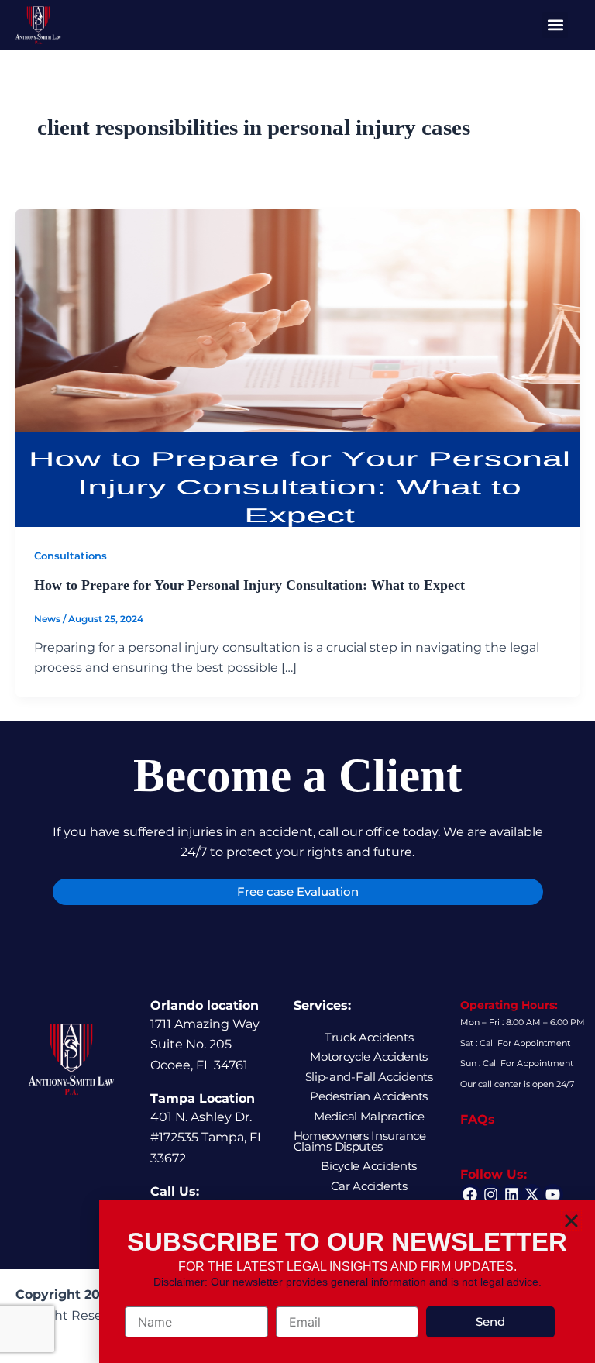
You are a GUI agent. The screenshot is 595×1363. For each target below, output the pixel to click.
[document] (297, 681)
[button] (571, 1221)
